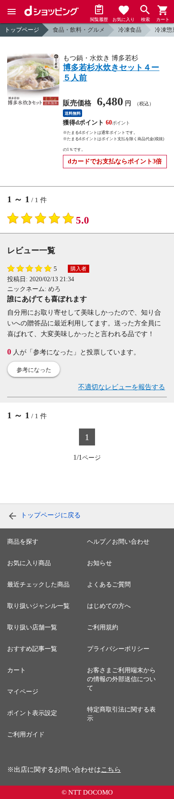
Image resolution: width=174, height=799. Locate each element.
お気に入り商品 (29, 563)
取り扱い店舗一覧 (32, 627)
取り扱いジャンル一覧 (38, 606)
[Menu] (11, 11)
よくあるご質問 (109, 584)
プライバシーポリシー (118, 648)
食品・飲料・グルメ (79, 29)
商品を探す (22, 541)
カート (16, 670)
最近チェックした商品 (38, 584)
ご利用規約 (102, 627)
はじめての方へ (109, 606)
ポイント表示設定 (32, 713)
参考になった (34, 369)
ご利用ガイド (26, 734)
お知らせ (99, 563)
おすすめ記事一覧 (32, 648)
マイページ (22, 691)
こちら (111, 769)
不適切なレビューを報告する (121, 387)
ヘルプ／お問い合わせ (118, 541)
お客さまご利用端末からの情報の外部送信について (121, 679)
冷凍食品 (129, 29)
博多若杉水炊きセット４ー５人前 (111, 72)
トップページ (21, 29)
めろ (54, 289)
